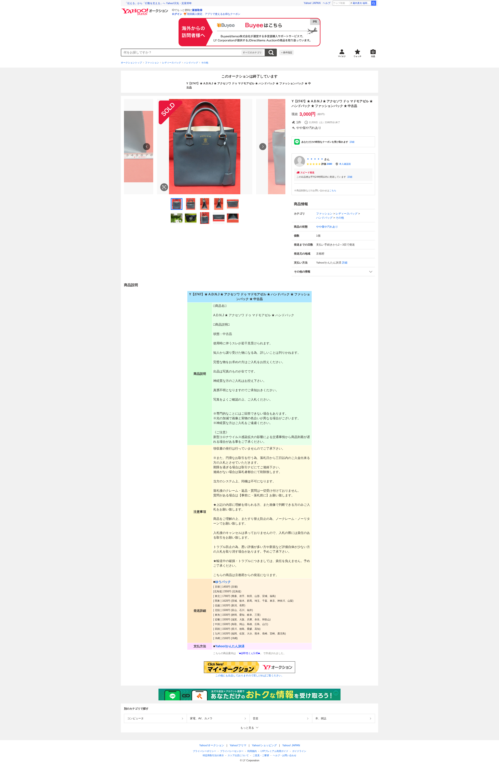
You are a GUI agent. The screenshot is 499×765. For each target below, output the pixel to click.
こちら (332, 190)
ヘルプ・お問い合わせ (284, 755)
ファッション (152, 62)
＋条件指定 (286, 52)
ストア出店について (238, 755)
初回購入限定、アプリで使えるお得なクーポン (213, 13)
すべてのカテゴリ (252, 52)
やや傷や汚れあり (327, 226)
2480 (329, 164)
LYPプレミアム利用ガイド (274, 751)
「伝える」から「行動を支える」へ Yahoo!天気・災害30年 (158, 3)
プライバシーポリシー (204, 751)
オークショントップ (131, 62)
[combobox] (181, 52)
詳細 (352, 142)
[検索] (373, 3)
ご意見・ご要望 (261, 755)
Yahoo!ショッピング (264, 745)
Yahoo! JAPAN (312, 3)
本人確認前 (345, 164)
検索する (271, 52)
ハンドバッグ (191, 62)
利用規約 (252, 751)
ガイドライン (299, 751)
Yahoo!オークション (211, 745)
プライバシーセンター (231, 751)
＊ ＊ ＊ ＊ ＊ (315, 159)
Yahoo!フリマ (238, 745)
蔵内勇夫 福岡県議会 (362, 3)
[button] (333, 271)
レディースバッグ (171, 62)
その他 (204, 62)
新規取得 (197, 10)
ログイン (177, 13)
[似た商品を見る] (164, 187)
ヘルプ (326, 3)
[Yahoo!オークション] (145, 9)
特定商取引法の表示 (213, 755)
